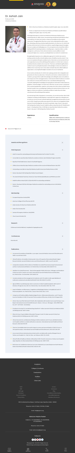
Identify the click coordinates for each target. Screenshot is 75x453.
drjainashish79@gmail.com (14, 128)
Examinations (37, 372)
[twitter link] (35, 440)
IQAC (21, 386)
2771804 (46, 406)
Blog (54, 391)
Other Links (37, 380)
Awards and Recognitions (19, 142)
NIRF (21, 389)
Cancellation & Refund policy (54, 393)
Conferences (15, 236)
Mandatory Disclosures (54, 397)
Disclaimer (21, 393)
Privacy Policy (21, 397)
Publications (15, 249)
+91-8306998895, (35, 420)
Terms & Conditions (21, 395)
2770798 (42, 406)
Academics (37, 364)
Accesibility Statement (54, 395)
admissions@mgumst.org (39, 430)
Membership (15, 193)
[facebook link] (33, 440)
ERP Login (21, 391)
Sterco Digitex (45, 444)
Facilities (37, 376)
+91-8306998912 (37, 421)
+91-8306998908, (44, 420)
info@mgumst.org (39, 410)
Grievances (54, 389)
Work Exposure (16, 150)
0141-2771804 (40, 425)
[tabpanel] (37, 142)
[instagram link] (40, 439)
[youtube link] (37, 440)
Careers (54, 386)
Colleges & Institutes (37, 368)
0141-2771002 (35, 406)
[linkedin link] (42, 439)
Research (14, 223)
